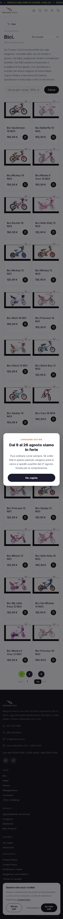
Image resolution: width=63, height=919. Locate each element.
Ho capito (31, 477)
